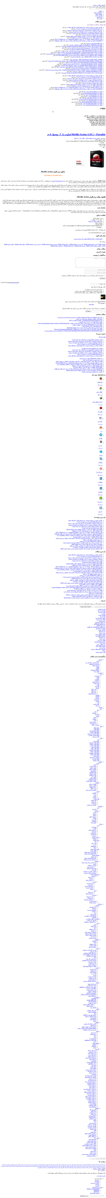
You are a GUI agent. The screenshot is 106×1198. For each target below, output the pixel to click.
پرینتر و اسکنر (92, 929)
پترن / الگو (93, 788)
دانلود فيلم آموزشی (94, 730)
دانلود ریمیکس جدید (100, 634)
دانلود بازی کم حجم (8, 1166)
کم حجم (97, 686)
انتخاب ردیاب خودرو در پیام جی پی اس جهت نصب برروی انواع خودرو (84, 590)
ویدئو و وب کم (92, 947)
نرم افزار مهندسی (91, 1099)
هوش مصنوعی (92, 1105)
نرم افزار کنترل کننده (90, 1096)
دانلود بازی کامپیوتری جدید (27, 1166)
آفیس (94, 924)
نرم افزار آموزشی (91, 1083)
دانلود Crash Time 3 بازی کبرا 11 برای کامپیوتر (90, 322)
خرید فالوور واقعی (100, 644)
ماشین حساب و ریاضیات (89, 871)
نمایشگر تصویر (92, 1135)
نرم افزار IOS (89, 880)
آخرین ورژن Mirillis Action (76, 244)
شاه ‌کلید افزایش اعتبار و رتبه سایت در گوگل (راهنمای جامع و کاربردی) (84, 585)
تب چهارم (92, 24)
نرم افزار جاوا (89, 893)
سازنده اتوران (92, 1038)
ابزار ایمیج (93, 1032)
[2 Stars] (98, 141)
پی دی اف (93, 930)
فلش (98, 685)
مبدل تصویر (93, 1132)
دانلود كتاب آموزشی (94, 742)
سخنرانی (97, 714)
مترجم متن (93, 936)
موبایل (101, 24)
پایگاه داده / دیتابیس (91, 988)
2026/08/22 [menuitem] (96, 1190)
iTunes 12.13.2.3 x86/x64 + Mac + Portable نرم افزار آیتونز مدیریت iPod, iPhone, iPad (80, 55)
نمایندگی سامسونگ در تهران (98, 649)
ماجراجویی (93, 833)
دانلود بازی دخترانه (82, 1166)
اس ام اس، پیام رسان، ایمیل (88, 862)
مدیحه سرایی (92, 722)
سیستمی (93, 1074)
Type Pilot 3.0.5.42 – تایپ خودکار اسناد (92, 326)
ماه (102, 337)
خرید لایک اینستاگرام (100, 622)
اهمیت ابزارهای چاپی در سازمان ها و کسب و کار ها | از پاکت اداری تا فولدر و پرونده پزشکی (79, 361)
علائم (94, 796)
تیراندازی (97, 680)
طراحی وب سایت (91, 805)
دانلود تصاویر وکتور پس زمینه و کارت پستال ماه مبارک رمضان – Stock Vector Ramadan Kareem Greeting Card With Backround (70, 323)
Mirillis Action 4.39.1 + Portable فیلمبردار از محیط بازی (76, 134)
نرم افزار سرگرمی (91, 1093)
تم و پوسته (93, 1025)
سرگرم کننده (95, 682)
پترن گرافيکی (92, 1118)
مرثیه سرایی (93, 723)
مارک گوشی (96, 840)
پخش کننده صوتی (91, 1141)
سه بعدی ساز (92, 1123)
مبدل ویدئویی (92, 1152)
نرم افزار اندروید (89, 886)
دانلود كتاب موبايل (94, 754)
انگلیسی (94, 793)
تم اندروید (90, 884)
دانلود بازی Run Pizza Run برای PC (93, 100)
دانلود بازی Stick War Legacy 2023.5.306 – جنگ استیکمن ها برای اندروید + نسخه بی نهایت (79, 52)
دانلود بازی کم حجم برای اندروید (94, 1167)
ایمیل (94, 942)
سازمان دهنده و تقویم (90, 933)
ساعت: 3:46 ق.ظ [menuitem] (94, 1193)
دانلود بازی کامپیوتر (100, 628)
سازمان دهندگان (92, 865)
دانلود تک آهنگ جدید (100, 636)
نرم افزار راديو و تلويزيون (89, 1089)
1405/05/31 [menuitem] (96, 1191)
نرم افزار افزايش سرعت (89, 981)
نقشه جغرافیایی (92, 779)
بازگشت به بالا (101, 1170)
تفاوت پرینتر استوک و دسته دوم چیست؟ (92, 34)
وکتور (43, 1167)
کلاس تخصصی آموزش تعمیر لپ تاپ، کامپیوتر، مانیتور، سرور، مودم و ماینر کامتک (81, 548)
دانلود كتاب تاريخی (94, 745)
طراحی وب (93, 1007)
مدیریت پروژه (92, 938)
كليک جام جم (95, 759)
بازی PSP (93, 692)
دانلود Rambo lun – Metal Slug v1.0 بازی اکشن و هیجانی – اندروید (85, 45)
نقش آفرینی (96, 704)
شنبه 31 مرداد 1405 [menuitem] (97, 1187)
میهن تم (103, 613)
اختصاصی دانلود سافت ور (92, 919)
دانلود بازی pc (39, 1164)
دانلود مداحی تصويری (93, 735)
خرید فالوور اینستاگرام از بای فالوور (96, 627)
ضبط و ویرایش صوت (90, 1146)
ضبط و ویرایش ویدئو (91, 1148)
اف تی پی (93, 973)
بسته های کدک (92, 1139)
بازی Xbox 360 (92, 693)
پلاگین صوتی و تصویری (90, 1144)
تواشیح (94, 719)
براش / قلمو (93, 787)
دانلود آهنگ (96, 727)
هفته (104, 337)
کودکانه (94, 713)
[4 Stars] (89, 141)
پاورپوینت (93, 802)
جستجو (86, 1196)
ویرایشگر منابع (92, 996)
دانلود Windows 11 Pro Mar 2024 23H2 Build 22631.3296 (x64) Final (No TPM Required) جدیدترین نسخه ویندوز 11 (73, 330)
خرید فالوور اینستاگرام (99, 624)
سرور (94, 975)
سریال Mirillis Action (79, 245)
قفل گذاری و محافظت (90, 1040)
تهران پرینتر (102, 647)
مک (98, 702)
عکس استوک (92, 773)
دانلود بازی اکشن (20, 1164)
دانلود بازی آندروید (33, 1164)
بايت (98, 739)
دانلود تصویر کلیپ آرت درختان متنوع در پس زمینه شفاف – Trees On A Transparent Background (78, 329)
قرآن (95, 720)
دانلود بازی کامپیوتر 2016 (44, 1166)
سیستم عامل (95, 665)
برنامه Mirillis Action (63, 244)
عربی (94, 794)
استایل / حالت (92, 784)
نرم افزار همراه (92, 1102)
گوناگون (97, 696)
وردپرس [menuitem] (97, 1180)
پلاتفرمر (97, 679)
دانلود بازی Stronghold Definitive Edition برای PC (89, 102)
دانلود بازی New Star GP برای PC (93, 97)
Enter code (102, 284)
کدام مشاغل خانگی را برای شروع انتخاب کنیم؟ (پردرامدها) (87, 37)
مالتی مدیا (82, 138)
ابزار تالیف (93, 926)
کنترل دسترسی (92, 962)
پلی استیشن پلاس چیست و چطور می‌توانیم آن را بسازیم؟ (87, 547)
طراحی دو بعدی (92, 1124)
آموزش (100, 659)
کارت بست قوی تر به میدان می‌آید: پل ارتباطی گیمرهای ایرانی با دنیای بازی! (83, 591)
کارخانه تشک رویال (100, 646)
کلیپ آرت (93, 776)
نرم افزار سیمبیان (88, 899)
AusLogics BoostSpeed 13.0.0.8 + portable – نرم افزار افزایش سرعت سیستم (82, 64)
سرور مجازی (102, 621)
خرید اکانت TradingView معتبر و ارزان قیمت (91, 358)
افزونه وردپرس (101, 610)
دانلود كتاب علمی (94, 748)
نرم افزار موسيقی (91, 1155)
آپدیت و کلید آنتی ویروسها (89, 950)
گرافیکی (94, 821)
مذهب (94, 1021)
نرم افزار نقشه (92, 1101)
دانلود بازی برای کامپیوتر (96, 1166)
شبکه (97, 667)
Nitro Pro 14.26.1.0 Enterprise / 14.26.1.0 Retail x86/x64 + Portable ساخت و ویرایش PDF (79, 67)
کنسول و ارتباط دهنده (90, 1077)
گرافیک (100, 762)
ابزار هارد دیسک (92, 1056)
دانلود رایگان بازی (63, 1167)
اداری (97, 661)
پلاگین (94, 1120)
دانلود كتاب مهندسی (94, 753)
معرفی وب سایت (91, 920)
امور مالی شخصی (91, 1010)
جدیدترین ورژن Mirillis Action (33, 244)
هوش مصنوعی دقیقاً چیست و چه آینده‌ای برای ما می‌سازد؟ (87, 33)
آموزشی (97, 905)
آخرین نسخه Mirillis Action (90, 244)
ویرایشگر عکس (92, 1136)
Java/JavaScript (92, 1001)
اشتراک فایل (93, 972)
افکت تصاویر (76, 1164)
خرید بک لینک (102, 631)
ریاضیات (94, 911)
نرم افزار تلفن (92, 1087)
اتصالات (94, 941)
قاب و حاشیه (92, 775)
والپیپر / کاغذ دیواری (91, 781)
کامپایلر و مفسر (92, 991)
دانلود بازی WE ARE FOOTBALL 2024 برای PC (89, 99)
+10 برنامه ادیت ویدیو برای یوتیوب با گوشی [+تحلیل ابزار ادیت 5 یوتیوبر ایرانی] (82, 542)
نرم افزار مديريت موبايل (90, 859)
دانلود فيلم (96, 729)
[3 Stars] (94, 141)
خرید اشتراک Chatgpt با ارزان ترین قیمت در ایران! (89, 28)
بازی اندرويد (90, 883)
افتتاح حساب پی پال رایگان (95, 593)
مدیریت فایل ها (92, 1080)
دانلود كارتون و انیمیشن (93, 733)
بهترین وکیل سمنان (100, 652)
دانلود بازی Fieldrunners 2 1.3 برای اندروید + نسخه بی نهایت (87, 324)
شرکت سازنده (95, 837)
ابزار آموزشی (92, 907)
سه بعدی (93, 803)
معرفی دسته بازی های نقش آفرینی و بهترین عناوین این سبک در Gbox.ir (84, 594)
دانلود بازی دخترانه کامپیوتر (74, 1166)
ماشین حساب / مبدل (90, 935)
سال (99, 337)
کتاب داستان (96, 760)
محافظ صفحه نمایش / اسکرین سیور (87, 1028)
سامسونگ (93, 846)
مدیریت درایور (92, 1078)
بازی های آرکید (92, 830)
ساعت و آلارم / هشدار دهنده (89, 1026)
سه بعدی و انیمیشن (94, 664)
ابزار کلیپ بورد (92, 1055)
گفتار (94, 1149)
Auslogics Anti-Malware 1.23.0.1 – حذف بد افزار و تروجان (87, 71)
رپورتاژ (100, 707)
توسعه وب (96, 997)
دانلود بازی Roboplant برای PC (94, 96)
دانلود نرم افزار (57, 1167)
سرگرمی (93, 831)
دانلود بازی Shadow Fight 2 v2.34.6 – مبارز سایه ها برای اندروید (86, 56)
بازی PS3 (93, 689)
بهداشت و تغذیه (92, 1012)
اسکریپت (100, 673)
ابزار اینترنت (93, 969)
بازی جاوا (90, 892)
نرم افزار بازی (92, 1086)
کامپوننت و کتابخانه (91, 993)
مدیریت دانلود (92, 978)
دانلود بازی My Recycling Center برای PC (91, 103)
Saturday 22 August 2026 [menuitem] (93, 1189)
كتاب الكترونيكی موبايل (90, 858)
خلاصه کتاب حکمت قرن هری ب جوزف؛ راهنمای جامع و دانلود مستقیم (84, 36)
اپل (95, 841)
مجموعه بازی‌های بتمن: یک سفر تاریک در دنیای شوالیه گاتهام (87, 544)
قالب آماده (96, 799)
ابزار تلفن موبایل (92, 1050)
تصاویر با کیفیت (64, 1164)
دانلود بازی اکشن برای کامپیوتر (11, 1164)
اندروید (94, 881)
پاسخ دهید (91, 304)
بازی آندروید (69, 1164)
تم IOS (91, 879)
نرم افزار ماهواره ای (91, 1098)
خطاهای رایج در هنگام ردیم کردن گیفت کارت (90, 584)
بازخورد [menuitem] (97, 1186)
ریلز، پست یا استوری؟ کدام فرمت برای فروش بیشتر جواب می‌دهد (85, 30)
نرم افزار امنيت (92, 964)
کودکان (97, 695)
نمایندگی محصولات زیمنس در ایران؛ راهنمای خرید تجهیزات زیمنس (85, 31)
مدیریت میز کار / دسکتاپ (89, 1029)
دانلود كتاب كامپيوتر (94, 750)
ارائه (95, 927)
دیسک (94, 815)
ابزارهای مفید (92, 1059)
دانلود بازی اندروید (100, 619)
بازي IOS (90, 877)
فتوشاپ (97, 782)
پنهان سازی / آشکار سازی (89, 954)
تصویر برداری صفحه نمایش (92, 138)
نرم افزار (97, 24)
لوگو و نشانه (93, 778)
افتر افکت (93, 800)
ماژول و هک (90, 1006)
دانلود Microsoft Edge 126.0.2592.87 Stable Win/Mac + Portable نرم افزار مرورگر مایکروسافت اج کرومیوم (75, 61)
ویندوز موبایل (92, 902)
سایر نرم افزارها (92, 1071)
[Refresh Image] (15, 282)
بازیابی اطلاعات (92, 1063)
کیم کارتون (99, 17)
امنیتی (94, 864)
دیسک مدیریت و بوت (91, 1069)
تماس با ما (99, 18)
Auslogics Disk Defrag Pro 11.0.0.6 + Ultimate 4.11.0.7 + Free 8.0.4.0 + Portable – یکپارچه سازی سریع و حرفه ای (73, 69)
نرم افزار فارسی (91, 1095)
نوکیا (95, 847)
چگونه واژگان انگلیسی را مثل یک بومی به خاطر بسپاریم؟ (87, 367)
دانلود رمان (96, 741)
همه (104, 24)
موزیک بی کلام (95, 725)
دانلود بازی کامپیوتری (36, 1166)
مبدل (94, 1041)
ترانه (98, 710)
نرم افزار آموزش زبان (90, 1081)
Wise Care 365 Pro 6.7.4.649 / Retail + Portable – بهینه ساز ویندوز (86, 59)
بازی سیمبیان (89, 896)
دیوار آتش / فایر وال (91, 959)
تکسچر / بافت (92, 769)
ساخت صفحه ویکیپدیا (99, 641)
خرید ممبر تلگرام (101, 625)
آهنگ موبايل (93, 850)
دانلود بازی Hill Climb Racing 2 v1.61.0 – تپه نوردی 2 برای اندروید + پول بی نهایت (81, 50)
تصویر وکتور (93, 767)
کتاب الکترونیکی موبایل (90, 853)
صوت (100, 708)
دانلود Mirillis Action (20, 244)
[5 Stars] (84, 141)
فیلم (101, 726)
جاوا (95, 890)
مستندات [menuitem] (97, 1181)
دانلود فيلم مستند (94, 732)
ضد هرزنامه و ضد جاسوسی (89, 960)
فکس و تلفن (93, 945)
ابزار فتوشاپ (92, 1112)
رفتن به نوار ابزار (101, 1175)
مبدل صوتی (93, 1151)
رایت (95, 1037)
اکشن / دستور (92, 785)
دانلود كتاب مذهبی (94, 751)
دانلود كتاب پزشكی (94, 744)
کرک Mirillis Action (68, 245)
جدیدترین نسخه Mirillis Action (49, 244)
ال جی (94, 844)
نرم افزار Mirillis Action (57, 245)
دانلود (60, 1164)
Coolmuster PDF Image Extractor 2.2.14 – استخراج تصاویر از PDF (85, 320)
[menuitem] (51, 1178)
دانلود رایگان (69, 1167)
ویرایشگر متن (92, 1106)
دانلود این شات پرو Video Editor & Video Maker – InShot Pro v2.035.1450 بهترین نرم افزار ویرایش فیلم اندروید (74, 53)
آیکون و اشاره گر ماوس (90, 1023)
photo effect (93, 1164)
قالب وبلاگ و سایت (88, 1004)
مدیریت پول (90, 867)
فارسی (94, 797)
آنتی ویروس (93, 951)
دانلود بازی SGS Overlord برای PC (93, 91)
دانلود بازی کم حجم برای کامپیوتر (82, 1167)
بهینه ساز (93, 1065)
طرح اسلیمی (92, 772)
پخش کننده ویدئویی (91, 1142)
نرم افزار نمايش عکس (90, 1133)
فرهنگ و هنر (93, 1019)
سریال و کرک (92, 1072)
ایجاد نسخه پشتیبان (91, 1062)
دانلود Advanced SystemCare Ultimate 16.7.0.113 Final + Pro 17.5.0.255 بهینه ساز (82, 46)
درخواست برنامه (98, 12)
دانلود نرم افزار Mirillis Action (93, 245)
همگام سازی (93, 1104)
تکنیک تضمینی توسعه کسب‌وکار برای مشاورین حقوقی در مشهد (86, 545)
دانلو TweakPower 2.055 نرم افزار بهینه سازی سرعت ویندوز (87, 68)
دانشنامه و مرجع (92, 910)
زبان (95, 913)
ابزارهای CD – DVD (91, 1058)
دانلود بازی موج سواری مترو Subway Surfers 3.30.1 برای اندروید (86, 49)
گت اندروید (102, 616)
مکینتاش (100, 806)
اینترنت (97, 967)
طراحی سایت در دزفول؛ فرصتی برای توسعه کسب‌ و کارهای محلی (85, 27)
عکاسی (97, 668)
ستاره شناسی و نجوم (90, 1016)
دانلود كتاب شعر (95, 747)
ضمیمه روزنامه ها (94, 757)
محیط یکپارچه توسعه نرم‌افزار (88, 994)
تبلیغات (100, 11)
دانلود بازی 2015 (51, 1164)
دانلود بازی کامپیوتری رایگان (17, 1166)
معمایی (97, 701)
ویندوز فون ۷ (92, 901)
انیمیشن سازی (92, 1115)
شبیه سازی (96, 683)
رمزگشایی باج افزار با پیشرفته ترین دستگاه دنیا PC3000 (88, 588)
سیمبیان (94, 895)
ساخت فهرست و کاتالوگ (89, 1015)
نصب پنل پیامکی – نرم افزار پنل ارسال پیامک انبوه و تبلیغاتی (87, 596)
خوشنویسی (93, 770)
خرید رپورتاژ (102, 633)
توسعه (94, 813)
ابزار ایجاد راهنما (92, 984)
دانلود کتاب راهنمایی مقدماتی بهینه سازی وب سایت (89, 319)
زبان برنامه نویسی (91, 990)
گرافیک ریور (39, 1167)
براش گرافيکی (92, 1117)
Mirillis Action (101, 244)
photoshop (97, 1164)
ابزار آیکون (93, 1111)
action (84, 1164)
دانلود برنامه (74, 1167)
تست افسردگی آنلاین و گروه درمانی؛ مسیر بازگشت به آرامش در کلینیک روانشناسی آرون (79, 364)
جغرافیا (94, 908)
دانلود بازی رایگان (66, 1166)
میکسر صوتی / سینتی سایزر (89, 1154)
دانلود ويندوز (93, 1068)
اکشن (97, 677)
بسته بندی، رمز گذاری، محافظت (87, 987)
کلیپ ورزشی (95, 736)
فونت (97, 791)
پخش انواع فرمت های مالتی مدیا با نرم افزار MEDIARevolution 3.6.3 (84, 327)
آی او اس (93, 876)
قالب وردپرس (101, 612)
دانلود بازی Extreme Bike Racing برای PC (91, 105)
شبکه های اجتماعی (91, 868)
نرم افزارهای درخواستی (90, 921)
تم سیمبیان (90, 898)
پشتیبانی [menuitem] (97, 1184)
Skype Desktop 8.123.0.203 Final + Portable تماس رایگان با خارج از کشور (83, 62)
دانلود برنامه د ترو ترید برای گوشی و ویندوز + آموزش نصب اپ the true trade (83, 597)
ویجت (91, 889)
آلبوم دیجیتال (93, 1109)
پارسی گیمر (102, 639)
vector (104, 1164)
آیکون (94, 765)
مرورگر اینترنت (92, 979)
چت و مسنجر (92, 944)
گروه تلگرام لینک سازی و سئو (94, 43)
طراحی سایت (98, 15)
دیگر (95, 957)
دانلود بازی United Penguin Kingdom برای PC (90, 93)
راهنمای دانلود (98, 14)
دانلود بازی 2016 (45, 1164)
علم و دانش (93, 914)
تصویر (97, 763)
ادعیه (94, 717)
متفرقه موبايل (95, 855)
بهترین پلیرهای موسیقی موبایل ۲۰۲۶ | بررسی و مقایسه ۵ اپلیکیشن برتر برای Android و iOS (78, 39)
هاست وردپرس (101, 640)
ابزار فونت (93, 1114)
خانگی (97, 1009)
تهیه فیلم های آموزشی (57, 181)
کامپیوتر (94, 917)
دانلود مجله (96, 756)
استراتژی (96, 676)
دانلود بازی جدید (89, 1166)
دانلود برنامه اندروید (100, 618)
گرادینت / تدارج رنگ (91, 790)
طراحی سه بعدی (91, 1126)
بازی (88, 24)
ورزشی (97, 705)
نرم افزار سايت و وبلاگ (90, 1092)
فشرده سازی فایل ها (90, 1075)
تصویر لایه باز (92, 766)
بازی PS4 (93, 690)
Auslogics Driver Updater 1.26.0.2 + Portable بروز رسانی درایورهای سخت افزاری (81, 65)
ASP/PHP (93, 998)
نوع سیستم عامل (94, 874)
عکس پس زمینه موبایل (90, 852)
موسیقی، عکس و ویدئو (90, 873)
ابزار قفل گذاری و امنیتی (89, 953)
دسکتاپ (97, 1022)
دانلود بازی (57, 1164)
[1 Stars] (103, 141)
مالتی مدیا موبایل (94, 849)
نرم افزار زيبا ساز (91, 1090)
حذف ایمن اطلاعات (91, 956)
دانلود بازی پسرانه (59, 1166)
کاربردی (94, 819)
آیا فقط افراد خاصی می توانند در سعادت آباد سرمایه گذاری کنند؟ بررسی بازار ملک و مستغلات (78, 40)
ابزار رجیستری (92, 1052)
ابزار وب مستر (92, 1003)
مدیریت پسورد (92, 963)
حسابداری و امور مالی (90, 932)
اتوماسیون (93, 1061)
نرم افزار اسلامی (91, 1084)
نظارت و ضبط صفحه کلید (89, 966)
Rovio (94, 839)
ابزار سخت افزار (92, 1053)
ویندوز (94, 1047)
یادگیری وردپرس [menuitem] (95, 1183)
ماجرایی (97, 698)
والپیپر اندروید (89, 887)
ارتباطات (97, 939)
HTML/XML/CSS (91, 1000)
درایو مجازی (93, 1034)
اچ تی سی (93, 843)
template (101, 1164)
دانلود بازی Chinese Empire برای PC (92, 94)
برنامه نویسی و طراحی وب (92, 662)
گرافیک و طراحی (94, 670)
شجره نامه (93, 1018)
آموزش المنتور (101, 609)
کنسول (97, 687)
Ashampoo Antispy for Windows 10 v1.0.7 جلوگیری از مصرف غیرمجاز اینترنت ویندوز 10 (80, 317)
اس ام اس (93, 856)
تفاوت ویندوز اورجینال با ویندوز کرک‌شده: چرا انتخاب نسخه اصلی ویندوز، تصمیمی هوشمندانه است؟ (77, 587)
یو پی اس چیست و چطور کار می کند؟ (92, 360)
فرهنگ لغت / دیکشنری (90, 916)
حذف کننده (93, 1066)
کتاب (101, 738)
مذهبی (97, 716)
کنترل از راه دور (92, 976)
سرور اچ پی (102, 643)
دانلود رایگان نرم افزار (93, 221)
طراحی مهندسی (92, 1127)
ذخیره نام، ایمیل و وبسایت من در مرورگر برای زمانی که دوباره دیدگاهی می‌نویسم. (83, 275)
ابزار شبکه (93, 970)
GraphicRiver (88, 1164)
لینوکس (94, 1044)
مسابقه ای (96, 699)
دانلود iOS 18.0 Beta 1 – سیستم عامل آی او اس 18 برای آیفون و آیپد (85, 48)
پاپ (95, 711)
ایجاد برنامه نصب (91, 985)
